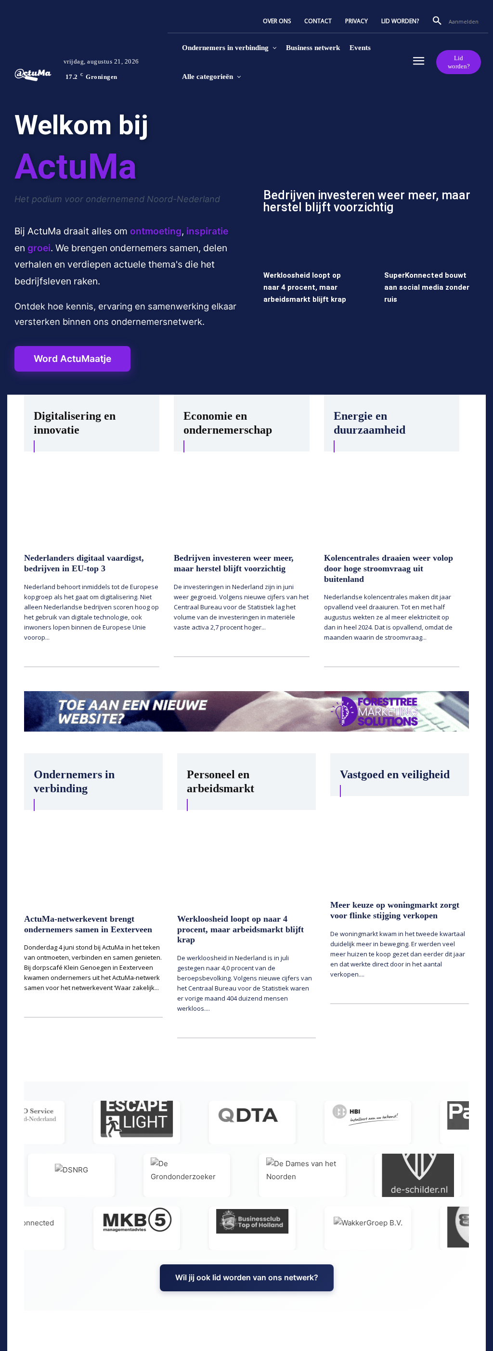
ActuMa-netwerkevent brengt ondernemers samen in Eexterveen (88, 924)
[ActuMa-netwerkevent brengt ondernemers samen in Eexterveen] (93, 858)
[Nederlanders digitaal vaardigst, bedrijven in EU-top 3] (91, 498)
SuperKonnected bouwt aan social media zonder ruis (426, 287)
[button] (437, 21)
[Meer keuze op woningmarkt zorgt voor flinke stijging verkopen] (399, 844)
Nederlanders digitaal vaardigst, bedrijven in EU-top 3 (84, 563)
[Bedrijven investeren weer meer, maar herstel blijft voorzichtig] (367, 165)
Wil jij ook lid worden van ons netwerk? (246, 1277)
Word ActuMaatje (72, 358)
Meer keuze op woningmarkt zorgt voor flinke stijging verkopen (394, 910)
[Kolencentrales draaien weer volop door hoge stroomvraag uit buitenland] (391, 498)
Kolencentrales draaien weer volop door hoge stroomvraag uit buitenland (388, 568)
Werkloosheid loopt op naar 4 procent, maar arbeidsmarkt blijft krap (304, 287)
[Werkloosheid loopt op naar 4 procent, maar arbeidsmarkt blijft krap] (246, 858)
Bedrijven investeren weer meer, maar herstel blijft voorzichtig (366, 201)
